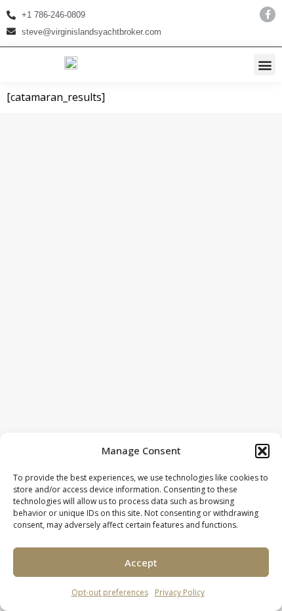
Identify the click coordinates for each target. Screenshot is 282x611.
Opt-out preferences (109, 592)
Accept (141, 562)
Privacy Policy (180, 592)
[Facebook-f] (267, 14)
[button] (262, 451)
